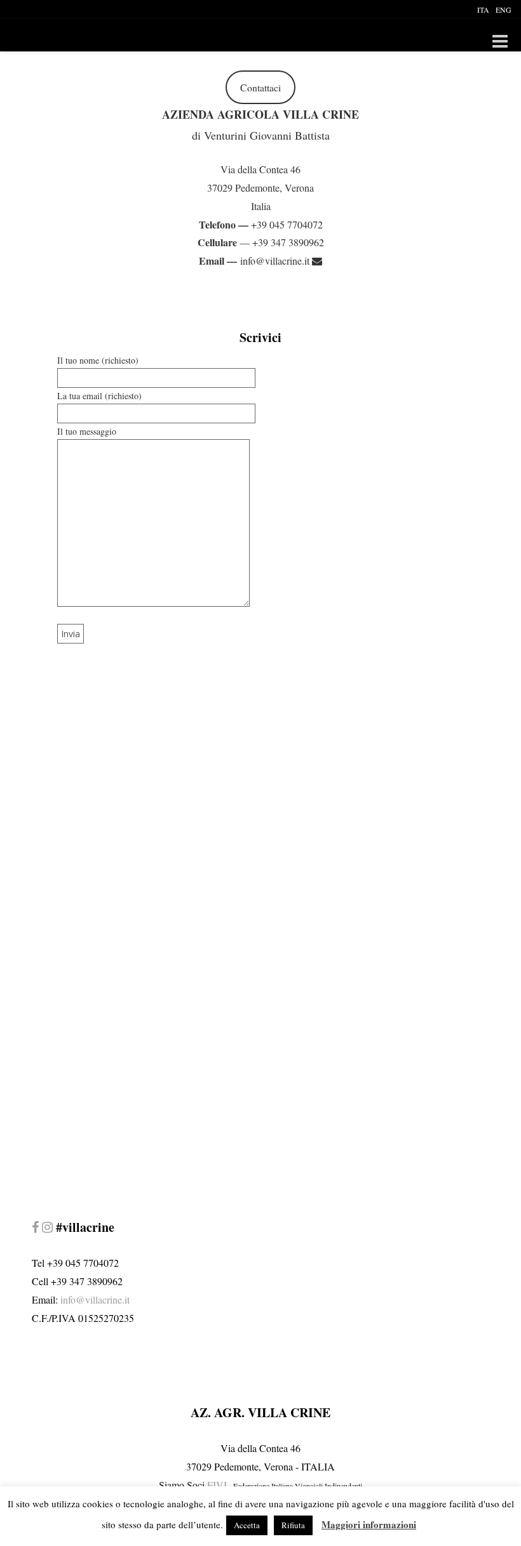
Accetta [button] (247, 1525)
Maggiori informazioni (368, 1524)
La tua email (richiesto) (99, 396)
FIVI (217, 1484)
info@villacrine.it (276, 260)
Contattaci (260, 87)
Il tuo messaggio (86, 431)
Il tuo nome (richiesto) (98, 360)
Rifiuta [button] (293, 1525)
